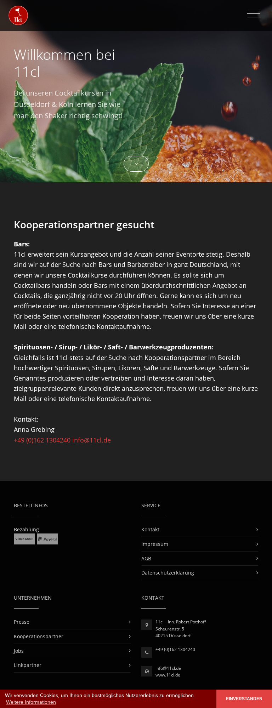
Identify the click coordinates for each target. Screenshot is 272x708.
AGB (146, 558)
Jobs (19, 650)
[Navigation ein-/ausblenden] (253, 13)
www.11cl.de (167, 675)
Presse (21, 621)
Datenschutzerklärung (167, 572)
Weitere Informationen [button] (31, 702)
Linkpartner (27, 665)
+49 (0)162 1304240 (43, 440)
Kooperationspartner (38, 636)
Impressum (154, 544)
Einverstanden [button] (244, 698)
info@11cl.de (91, 440)
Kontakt (150, 529)
